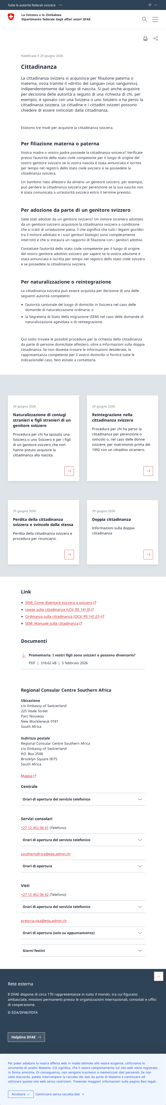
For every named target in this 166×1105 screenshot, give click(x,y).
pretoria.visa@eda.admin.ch (44, 920)
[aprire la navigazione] (155, 19)
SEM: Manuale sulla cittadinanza (51, 623)
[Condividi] (155, 38)
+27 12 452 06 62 (35, 894)
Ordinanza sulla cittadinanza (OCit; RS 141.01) (63, 616)
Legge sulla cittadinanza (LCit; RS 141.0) (57, 609)
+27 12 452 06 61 (35, 827)
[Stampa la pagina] (145, 38)
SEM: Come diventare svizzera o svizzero (59, 602)
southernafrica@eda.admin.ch (45, 854)
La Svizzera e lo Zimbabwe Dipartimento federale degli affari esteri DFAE (56, 17)
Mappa (26, 775)
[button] (158, 976)
